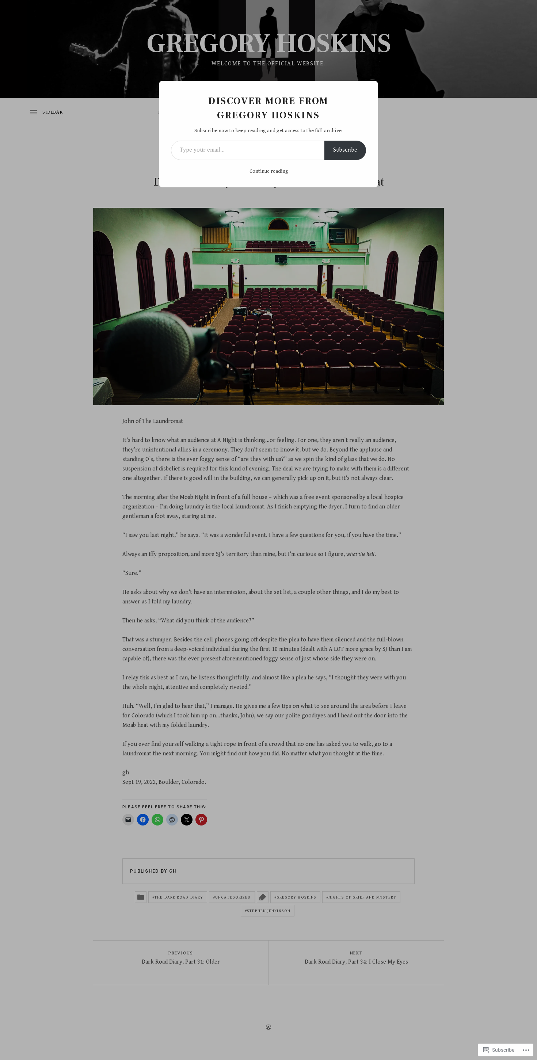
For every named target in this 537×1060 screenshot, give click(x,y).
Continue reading (269, 171)
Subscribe (345, 149)
